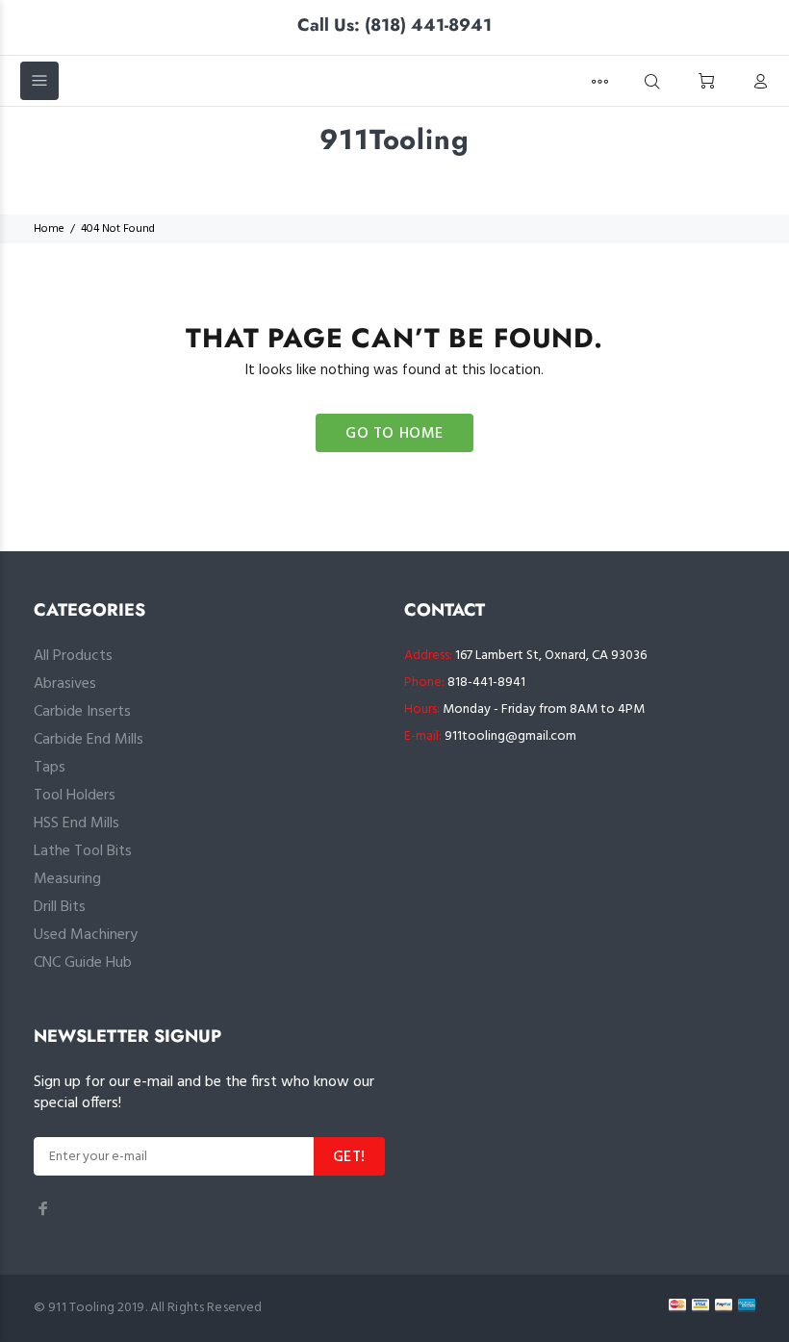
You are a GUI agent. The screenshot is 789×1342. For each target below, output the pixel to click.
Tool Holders (74, 795)
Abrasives (65, 683)
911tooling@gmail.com (510, 736)
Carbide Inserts (82, 711)
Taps (49, 767)
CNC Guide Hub (83, 962)
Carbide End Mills (88, 739)
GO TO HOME (394, 433)
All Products (73, 656)
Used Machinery (86, 935)
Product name (159, 1265)
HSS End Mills (76, 823)
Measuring (67, 879)
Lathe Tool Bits (83, 851)
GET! (349, 1157)
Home (49, 229)
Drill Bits (60, 907)
